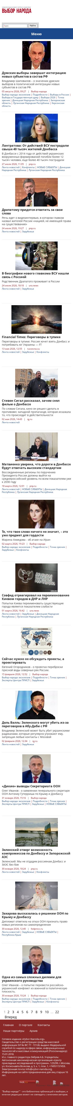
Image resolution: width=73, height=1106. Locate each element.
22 (57, 1012)
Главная (8, 1025)
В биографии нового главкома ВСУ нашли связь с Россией (35, 275)
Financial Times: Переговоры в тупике (31, 337)
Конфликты (28, 167)
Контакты (44, 1025)
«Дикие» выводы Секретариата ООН (31, 786)
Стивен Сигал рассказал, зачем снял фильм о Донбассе (31, 402)
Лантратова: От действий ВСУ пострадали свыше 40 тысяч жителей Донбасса (35, 147)
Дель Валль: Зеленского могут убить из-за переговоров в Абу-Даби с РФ (35, 724)
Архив (33, 1031)
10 (47, 1012)
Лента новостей (11, 167)
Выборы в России (59, 94)
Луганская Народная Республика (31, 103)
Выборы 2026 (48, 97)
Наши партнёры (13, 1031)
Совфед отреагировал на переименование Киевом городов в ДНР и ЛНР (35, 597)
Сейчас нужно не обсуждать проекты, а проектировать (33, 661)
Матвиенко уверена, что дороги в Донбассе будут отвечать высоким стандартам (36, 466)
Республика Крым (11, 934)
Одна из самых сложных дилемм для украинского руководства (31, 979)
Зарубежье (28, 231)
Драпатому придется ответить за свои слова (32, 211)
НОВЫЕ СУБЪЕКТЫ (47, 167)
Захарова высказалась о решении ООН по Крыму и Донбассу (35, 915)
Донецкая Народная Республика (30, 100)
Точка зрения (57, 547)
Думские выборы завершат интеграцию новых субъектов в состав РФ (34, 75)
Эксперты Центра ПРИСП (16, 680)
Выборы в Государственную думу (20, 97)
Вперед (11, 1017)
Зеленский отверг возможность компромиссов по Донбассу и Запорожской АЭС (36, 853)
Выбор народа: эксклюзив (16, 94)
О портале (25, 1025)
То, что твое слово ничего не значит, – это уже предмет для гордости (35, 533)
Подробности (40, 94)
